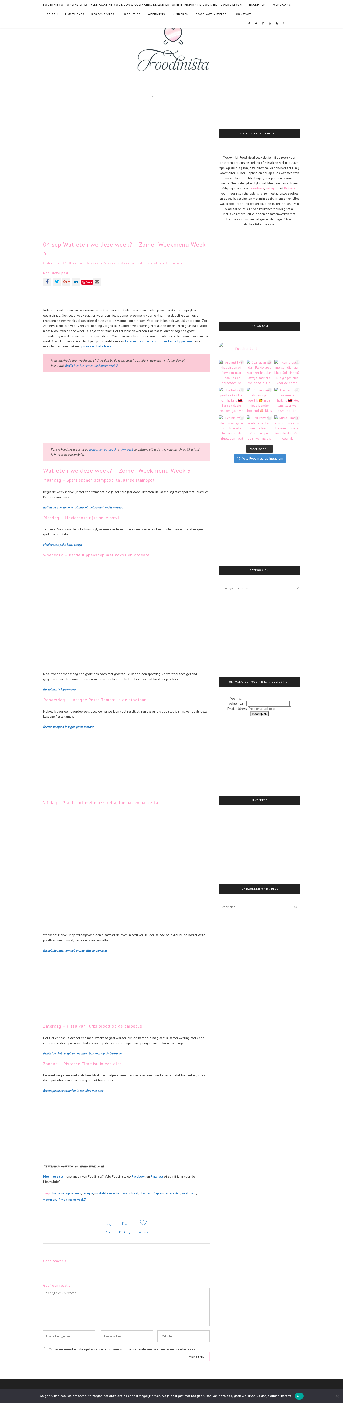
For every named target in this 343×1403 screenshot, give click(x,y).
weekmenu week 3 (73, 1200)
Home (81, 263)
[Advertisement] (126, 297)
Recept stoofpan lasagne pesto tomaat (68, 727)
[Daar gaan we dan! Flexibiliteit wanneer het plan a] (259, 372)
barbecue (58, 1193)
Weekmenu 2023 (115, 263)
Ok (299, 1396)
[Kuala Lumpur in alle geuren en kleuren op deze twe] (287, 428)
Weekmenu (94, 263)
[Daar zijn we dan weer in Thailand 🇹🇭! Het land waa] (287, 400)
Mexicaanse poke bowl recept (62, 544)
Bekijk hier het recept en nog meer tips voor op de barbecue (82, 1053)
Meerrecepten (54, 1176)
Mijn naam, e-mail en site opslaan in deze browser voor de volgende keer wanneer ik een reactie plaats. (122, 1349)
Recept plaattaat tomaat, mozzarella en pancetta (75, 950)
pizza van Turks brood (97, 346)
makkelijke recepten (107, 1193)
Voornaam (237, 698)
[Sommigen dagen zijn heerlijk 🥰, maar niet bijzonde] (259, 400)
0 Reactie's (174, 263)
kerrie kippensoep (181, 341)
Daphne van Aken (148, 263)
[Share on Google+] (66, 282)
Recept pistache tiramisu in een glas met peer (73, 1090)
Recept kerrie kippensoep (59, 689)
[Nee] (337, 1396)
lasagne (88, 1193)
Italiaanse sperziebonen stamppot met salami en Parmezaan (83, 507)
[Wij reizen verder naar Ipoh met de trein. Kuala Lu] (259, 428)
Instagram (96, 449)
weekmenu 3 (51, 1200)
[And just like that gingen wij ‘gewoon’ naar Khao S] (231, 372)
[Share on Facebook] (47, 282)
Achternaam (237, 703)
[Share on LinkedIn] (76, 282)
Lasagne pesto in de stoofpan (146, 341)
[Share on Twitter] (57, 282)
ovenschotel (130, 1193)
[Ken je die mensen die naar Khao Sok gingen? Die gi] (287, 372)
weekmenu (189, 1193)
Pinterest (127, 449)
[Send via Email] (97, 282)
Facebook (110, 449)
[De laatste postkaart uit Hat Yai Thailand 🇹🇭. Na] (231, 400)
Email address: (237, 709)
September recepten (167, 1193)
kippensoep (73, 1193)
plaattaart (146, 1193)
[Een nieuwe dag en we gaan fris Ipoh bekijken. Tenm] (231, 428)
